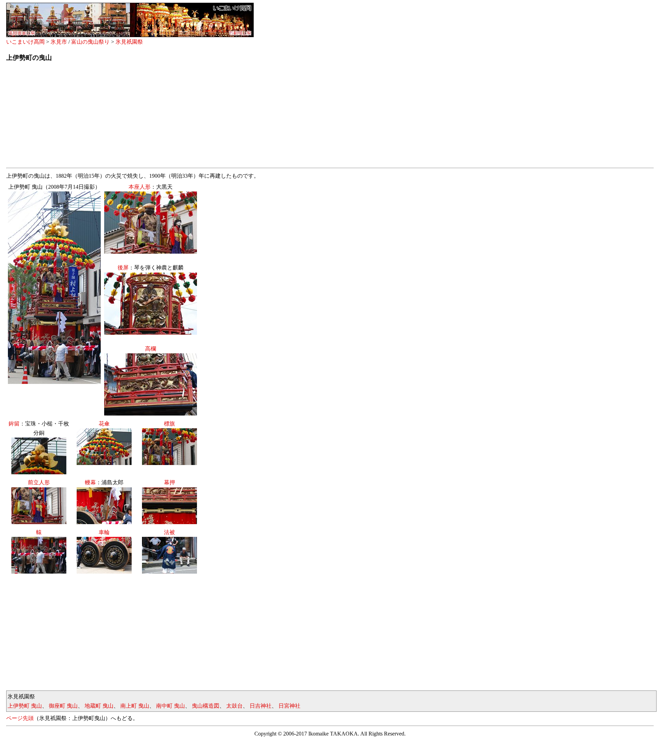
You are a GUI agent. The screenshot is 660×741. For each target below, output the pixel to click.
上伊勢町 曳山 (25, 706)
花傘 (104, 424)
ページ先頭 (20, 718)
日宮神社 (289, 706)
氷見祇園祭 (129, 42)
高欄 (150, 349)
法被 (169, 532)
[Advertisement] (212, 117)
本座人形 (140, 187)
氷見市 (59, 42)
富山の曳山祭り (90, 42)
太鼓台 (234, 706)
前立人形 (39, 482)
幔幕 (90, 482)
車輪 (104, 532)
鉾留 (14, 424)
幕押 (169, 482)
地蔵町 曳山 (99, 706)
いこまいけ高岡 (25, 42)
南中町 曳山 (170, 706)
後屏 (123, 267)
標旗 (169, 424)
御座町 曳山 (63, 706)
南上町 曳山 (134, 706)
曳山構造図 (205, 706)
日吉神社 (261, 706)
